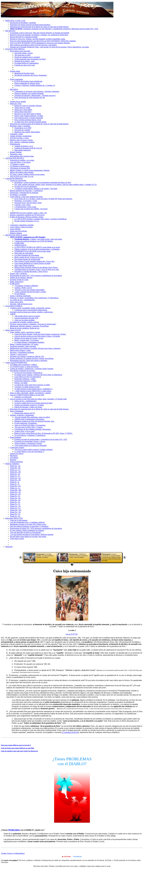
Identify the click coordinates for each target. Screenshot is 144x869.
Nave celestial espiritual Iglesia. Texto (27, 120)
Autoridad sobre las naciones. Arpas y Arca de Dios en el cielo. (36, 269)
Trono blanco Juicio (17, 538)
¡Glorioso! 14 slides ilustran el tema (26, 387)
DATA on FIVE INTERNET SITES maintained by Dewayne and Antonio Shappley (40, 43)
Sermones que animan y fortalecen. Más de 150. (27, 356)
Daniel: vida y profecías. (18, 273)
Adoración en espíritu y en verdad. (22, 160)
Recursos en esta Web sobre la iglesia (27, 114)
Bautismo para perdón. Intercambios (27, 132)
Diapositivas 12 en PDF (22, 128)
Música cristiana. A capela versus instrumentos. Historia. (30, 170)
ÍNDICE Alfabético (12, 464)
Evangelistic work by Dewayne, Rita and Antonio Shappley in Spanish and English (39, 33)
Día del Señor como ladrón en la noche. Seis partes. (28, 536)
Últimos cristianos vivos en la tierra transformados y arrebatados (37, 249)
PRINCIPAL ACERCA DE (15, 21)
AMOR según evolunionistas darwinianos (29, 419)
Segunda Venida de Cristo (19, 280)
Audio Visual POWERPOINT (16, 362)
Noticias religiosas (16, 462)
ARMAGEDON (20, 245)
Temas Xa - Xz (15, 512)
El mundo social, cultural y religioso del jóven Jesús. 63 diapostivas (38, 375)
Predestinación (15, 144)
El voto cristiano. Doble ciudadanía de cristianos (27, 530)
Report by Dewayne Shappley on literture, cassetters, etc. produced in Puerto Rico (39, 35)
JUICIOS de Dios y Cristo (19, 138)
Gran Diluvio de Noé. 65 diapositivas (27, 377)
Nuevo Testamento (16, 411)
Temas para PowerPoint (18, 231)
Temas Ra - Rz (15, 500)
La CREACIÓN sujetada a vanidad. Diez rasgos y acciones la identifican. (40, 219)
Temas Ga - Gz (15, 478)
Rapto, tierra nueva (16, 282)
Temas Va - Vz (15, 508)
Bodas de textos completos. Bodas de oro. (25, 328)
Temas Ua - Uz (15, 506)
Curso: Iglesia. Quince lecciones (21, 227)
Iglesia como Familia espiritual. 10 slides (28, 116)
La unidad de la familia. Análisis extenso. (24, 322)
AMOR (12, 314)
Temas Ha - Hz (15, 480)
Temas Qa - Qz (15, 498)
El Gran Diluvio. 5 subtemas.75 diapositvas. (30, 435)
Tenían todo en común (22, 108)
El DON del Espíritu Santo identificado (28, 81)
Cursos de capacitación (18, 180)
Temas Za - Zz (15, 516)
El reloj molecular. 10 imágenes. (25, 423)
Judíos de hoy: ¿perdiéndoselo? (25, 401)
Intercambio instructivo (22, 150)
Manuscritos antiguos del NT (24, 413)
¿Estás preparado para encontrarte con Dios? (30, 59)
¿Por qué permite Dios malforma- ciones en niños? (32, 417)
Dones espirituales (16, 79)
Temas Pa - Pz (15, 496)
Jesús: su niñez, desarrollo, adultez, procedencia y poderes (30, 393)
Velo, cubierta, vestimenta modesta (22, 142)
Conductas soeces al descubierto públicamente (30, 310)
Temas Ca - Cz (15, 470)
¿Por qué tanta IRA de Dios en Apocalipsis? (25, 532)
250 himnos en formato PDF (20, 168)
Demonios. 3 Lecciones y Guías (25, 201)
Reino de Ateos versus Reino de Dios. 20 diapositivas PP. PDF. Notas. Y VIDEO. (43, 433)
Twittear (4, 853)
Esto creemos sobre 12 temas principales (28, 118)
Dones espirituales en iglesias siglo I (27, 83)
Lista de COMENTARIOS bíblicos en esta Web (27, 395)
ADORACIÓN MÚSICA (14, 158)
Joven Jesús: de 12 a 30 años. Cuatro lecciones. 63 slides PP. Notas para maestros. (43, 199)
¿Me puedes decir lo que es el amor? (27, 316)
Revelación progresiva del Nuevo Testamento (30, 75)
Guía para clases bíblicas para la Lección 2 (16, 745)
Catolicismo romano (17, 447)
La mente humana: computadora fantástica (29, 342)
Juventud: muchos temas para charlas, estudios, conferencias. (31, 312)
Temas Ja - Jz (14, 484)
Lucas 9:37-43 (72, 634)
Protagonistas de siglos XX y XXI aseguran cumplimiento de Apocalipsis (36, 275)
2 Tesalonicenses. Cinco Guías (25, 207)
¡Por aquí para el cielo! (22, 55)
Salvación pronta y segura (23, 53)
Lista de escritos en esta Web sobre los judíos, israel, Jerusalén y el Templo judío (38, 399)
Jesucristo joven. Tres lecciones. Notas (28, 203)
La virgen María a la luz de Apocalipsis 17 (29, 451)
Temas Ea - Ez (15, 474)
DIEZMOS (14, 89)
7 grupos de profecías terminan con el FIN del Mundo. (33, 241)
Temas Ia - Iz (14, 482)
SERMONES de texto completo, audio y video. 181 (28, 213)
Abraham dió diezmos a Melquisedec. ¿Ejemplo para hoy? (35, 95)
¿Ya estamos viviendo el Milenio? (26, 286)
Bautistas (13, 460)
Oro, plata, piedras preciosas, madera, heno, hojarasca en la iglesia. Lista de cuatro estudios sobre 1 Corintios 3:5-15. (55, 184)
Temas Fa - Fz (15, 476)
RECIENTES (10, 31)
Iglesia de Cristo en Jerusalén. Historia (28, 106)
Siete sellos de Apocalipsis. (24, 253)
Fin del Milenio (19, 294)
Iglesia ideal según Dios (22, 112)
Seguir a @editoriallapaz (16, 853)
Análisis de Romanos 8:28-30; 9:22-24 (28, 148)
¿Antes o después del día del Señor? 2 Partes (30, 292)
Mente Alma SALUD (13, 330)
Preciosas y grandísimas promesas (22, 352)
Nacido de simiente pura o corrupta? (27, 57)
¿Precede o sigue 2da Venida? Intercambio (29, 290)
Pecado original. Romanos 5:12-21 (26, 221)
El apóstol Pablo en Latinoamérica (26, 63)
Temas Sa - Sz (15, 502)
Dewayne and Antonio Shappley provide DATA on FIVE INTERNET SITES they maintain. (43, 41)
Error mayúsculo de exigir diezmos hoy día (29, 97)
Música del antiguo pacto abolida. (22, 172)
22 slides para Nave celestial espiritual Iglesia (30, 122)
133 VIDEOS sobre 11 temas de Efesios (24, 367)
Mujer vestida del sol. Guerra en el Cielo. (29, 257)
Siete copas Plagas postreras (24, 265)
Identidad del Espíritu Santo (24, 73)
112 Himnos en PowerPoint (19, 166)
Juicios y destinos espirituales (20, 296)
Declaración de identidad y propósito (23, 23)
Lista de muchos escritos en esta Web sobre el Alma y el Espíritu (37, 336)
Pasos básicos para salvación (20, 51)
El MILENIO (19, 243)
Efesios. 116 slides (20, 383)
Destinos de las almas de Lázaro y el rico (28, 338)
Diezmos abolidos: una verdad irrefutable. (29, 93)
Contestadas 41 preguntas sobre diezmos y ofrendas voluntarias (36, 91)
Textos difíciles (15, 229)
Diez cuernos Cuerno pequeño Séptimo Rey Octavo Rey (34, 261)
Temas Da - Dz (15, 472)
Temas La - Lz (15, 488)
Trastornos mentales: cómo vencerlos (23, 346)
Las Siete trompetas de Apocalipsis (26, 255)
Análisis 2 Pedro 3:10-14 (23, 288)
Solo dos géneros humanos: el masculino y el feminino (29, 526)
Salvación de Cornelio (22, 130)
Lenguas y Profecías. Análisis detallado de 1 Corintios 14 (34, 85)
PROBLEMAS (14, 830)
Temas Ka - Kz (15, 486)
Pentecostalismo (15, 437)
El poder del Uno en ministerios (25, 186)
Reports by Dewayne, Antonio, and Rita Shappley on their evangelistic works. (37, 39)
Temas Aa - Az (15, 466)
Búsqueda (8, 547)
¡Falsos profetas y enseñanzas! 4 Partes (28, 443)
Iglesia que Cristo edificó (23, 110)
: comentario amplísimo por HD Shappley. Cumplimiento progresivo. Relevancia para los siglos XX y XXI (54, 29)
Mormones (14, 456)
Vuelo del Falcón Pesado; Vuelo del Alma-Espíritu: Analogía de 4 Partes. (40, 334)
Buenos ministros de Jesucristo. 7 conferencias (26, 191)
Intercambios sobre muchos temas (22, 156)
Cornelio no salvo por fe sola (24, 65)
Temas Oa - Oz (15, 494)
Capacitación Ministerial (14, 178)
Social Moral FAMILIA (13, 306)
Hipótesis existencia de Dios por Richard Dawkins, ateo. (34, 421)
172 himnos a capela (17, 164)
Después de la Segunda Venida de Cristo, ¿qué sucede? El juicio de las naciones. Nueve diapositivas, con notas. (49, 47)
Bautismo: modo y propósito (20, 126)
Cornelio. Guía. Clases (22, 205)
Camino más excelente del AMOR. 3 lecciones (31, 209)
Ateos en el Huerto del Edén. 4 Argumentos (29, 425)
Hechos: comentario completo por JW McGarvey (27, 215)
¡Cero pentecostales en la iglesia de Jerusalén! (30, 445)
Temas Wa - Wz (15, 510)
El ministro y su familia (18, 195)
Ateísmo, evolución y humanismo (22, 415)
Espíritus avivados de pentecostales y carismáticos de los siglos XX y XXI (40, 439)
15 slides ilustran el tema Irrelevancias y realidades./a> (33, 389)
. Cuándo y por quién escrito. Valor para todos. (38, 239)
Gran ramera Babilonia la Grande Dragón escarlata (32, 263)
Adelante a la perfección (23, 397)
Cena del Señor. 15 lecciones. (20, 162)
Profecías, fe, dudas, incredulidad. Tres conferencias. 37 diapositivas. (34, 298)
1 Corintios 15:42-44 (70, 732)
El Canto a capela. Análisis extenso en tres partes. (27, 174)
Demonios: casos (16, 154)
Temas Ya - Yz (15, 514)
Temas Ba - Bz (15, 468)
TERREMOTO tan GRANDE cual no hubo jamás (32, 251)
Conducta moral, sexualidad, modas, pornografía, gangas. (30, 308)
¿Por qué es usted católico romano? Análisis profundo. (33, 449)
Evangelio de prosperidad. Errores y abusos (29, 441)
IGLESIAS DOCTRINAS (15, 49)
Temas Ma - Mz (15, 490)
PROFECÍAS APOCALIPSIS (16, 235)
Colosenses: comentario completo (22, 225)
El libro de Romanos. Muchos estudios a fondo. (27, 217)
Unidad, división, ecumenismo (21, 136)
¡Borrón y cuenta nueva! (18, 354)
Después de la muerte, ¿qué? (24, 61)
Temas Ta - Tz (15, 504)
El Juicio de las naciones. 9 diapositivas (28, 373)
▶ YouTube (66, 856)
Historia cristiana (16, 233)
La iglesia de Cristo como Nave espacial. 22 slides (32, 385)
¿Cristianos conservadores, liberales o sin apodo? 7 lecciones (35, 188)
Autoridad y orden (16, 134)
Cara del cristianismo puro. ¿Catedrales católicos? (27, 522)
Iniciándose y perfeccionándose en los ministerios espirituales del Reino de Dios (42, 182)
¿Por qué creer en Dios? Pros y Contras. (28, 427)
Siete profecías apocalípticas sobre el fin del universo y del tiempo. (33, 45)
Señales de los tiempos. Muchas (21, 278)
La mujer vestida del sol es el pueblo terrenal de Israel (33, 403)
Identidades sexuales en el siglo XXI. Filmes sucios (28, 524)
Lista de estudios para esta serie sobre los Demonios (19, 751)
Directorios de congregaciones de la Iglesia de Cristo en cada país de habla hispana (39, 27)
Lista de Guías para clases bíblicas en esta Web (17, 748)
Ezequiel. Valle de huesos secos (21, 304)
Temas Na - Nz (15, 492)
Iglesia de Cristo (15, 104)
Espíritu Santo (15, 71)
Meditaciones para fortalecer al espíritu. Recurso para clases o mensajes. (35, 348)
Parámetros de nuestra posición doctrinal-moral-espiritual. (30, 25)
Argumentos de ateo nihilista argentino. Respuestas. (32, 429)
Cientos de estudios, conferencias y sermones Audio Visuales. (32, 369)
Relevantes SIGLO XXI (14, 518)
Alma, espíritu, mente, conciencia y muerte (25, 332)
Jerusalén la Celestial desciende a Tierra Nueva (31, 271)
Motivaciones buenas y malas (20, 350)
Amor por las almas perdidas (24, 320)
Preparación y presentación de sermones (24, 193)
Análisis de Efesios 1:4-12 (23, 146)
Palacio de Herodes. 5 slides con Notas (28, 407)
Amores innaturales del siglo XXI (26, 318)
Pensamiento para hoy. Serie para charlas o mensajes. (28, 360)
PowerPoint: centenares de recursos (22, 371)
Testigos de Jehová (16, 454)
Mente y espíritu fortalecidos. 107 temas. (24, 344)
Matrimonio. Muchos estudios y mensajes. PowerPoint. (29, 326)
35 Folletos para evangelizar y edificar (23, 364)
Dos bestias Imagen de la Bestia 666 (27, 259)
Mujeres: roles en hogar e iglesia (21, 140)
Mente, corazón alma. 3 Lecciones (26, 340)
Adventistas (14, 458)
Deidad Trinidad (15, 152)
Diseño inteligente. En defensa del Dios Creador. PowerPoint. (32, 358)
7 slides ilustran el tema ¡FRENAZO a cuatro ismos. (32, 391)
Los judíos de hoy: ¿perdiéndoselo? (22, 300)
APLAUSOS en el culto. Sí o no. (22, 176)
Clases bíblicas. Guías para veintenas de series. (26, 197)
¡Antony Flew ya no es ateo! (24, 431)
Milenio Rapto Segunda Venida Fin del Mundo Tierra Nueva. (36, 267)
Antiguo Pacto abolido (18, 101)
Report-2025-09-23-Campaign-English (23, 37)
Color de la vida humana (18, 520)
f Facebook (77, 856)
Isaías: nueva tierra (16, 302)
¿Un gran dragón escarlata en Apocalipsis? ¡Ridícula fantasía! (31, 534)
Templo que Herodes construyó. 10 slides (29, 405)
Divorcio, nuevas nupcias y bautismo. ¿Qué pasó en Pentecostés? (33, 324)
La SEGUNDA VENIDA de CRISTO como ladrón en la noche (37, 247)
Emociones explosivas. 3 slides (25, 381)
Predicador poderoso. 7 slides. (25, 379)
